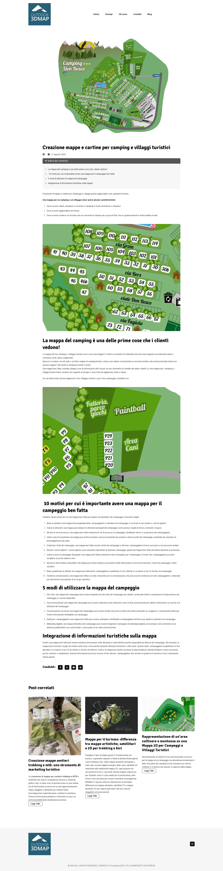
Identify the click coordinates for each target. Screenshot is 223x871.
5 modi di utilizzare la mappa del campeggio (67, 178)
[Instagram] (192, 844)
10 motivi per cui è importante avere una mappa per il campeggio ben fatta (81, 174)
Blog (150, 14)
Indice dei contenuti (58, 161)
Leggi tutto (35, 803)
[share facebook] (60, 667)
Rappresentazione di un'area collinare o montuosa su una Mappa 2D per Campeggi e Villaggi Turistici (165, 743)
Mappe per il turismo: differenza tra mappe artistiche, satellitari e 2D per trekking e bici (110, 743)
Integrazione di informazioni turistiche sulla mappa (70, 183)
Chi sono (123, 14)
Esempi (109, 14)
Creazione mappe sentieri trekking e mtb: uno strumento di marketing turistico (54, 765)
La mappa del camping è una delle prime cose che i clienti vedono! (77, 169)
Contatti (137, 14)
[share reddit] (80, 667)
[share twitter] (67, 667)
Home (96, 14)
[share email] (73, 667)
